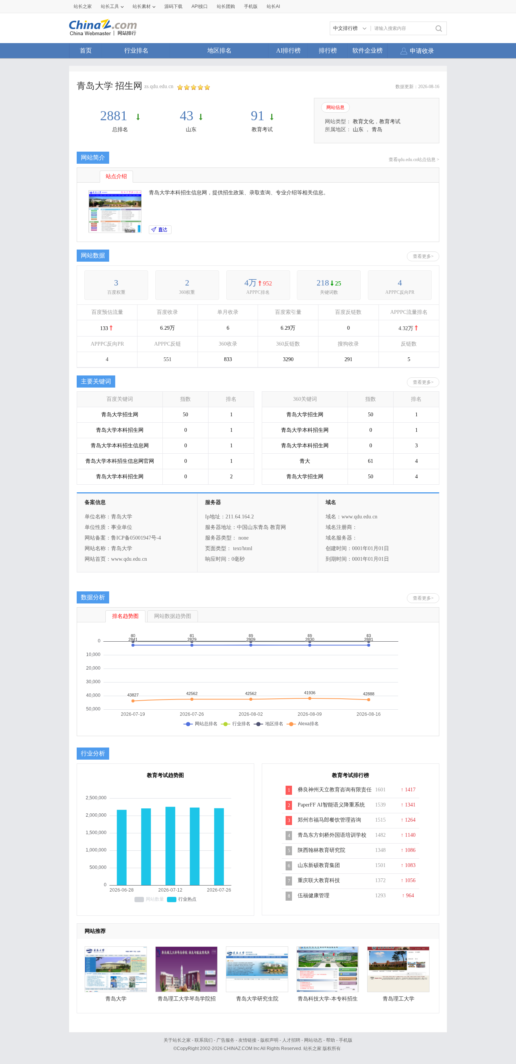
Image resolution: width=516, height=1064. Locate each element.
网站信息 (335, 107)
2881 (115, 115)
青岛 (377, 129)
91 (257, 115)
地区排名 (219, 50)
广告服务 (225, 1040)
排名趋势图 (125, 616)
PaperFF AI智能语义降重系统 (331, 805)
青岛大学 (116, 999)
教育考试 (262, 129)
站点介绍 (116, 176)
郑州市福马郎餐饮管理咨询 (329, 820)
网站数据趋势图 (172, 616)
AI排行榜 (288, 50)
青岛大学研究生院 (257, 999)
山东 (191, 129)
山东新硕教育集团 (319, 865)
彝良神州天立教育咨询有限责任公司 (335, 793)
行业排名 (136, 50)
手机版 (345, 1040)
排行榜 (328, 50)
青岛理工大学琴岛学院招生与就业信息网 (187, 1000)
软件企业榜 (367, 50)
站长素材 (142, 6)
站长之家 (83, 6)
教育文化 (363, 121)
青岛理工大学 (398, 999)
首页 (86, 50)
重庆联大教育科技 (319, 880)
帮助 (330, 1040)
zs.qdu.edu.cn (158, 86)
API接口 (200, 6)
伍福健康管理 (313, 895)
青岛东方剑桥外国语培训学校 (332, 835)
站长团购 (226, 6)
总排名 (120, 129)
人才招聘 (291, 1040)
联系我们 (204, 1040)
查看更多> (423, 256)
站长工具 (110, 6)
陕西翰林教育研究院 (321, 850)
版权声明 (269, 1040)
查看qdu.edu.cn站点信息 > (414, 159)
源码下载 (173, 6)
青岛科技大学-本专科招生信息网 (328, 1000)
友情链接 (247, 1040)
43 (186, 115)
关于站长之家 (177, 1040)
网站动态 (313, 1040)
